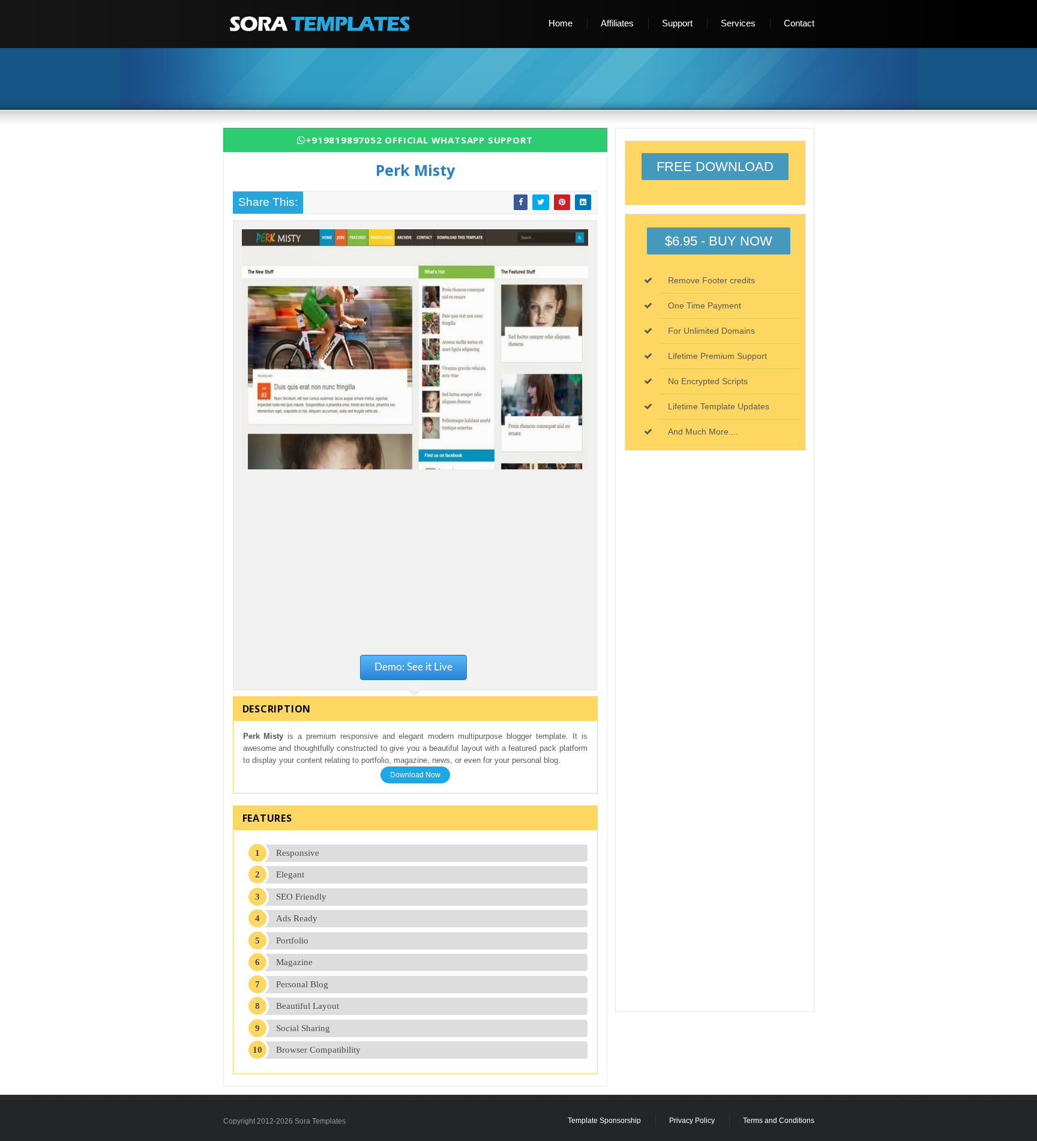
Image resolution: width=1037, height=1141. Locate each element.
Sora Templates (320, 1121)
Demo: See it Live (413, 667)
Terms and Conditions (778, 1120)
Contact (799, 23)
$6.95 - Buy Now (718, 240)
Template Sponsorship (604, 1120)
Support (677, 23)
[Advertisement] (523, 80)
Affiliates (617, 23)
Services (738, 23)
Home (561, 23)
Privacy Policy (692, 1120)
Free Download (715, 166)
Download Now (415, 775)
